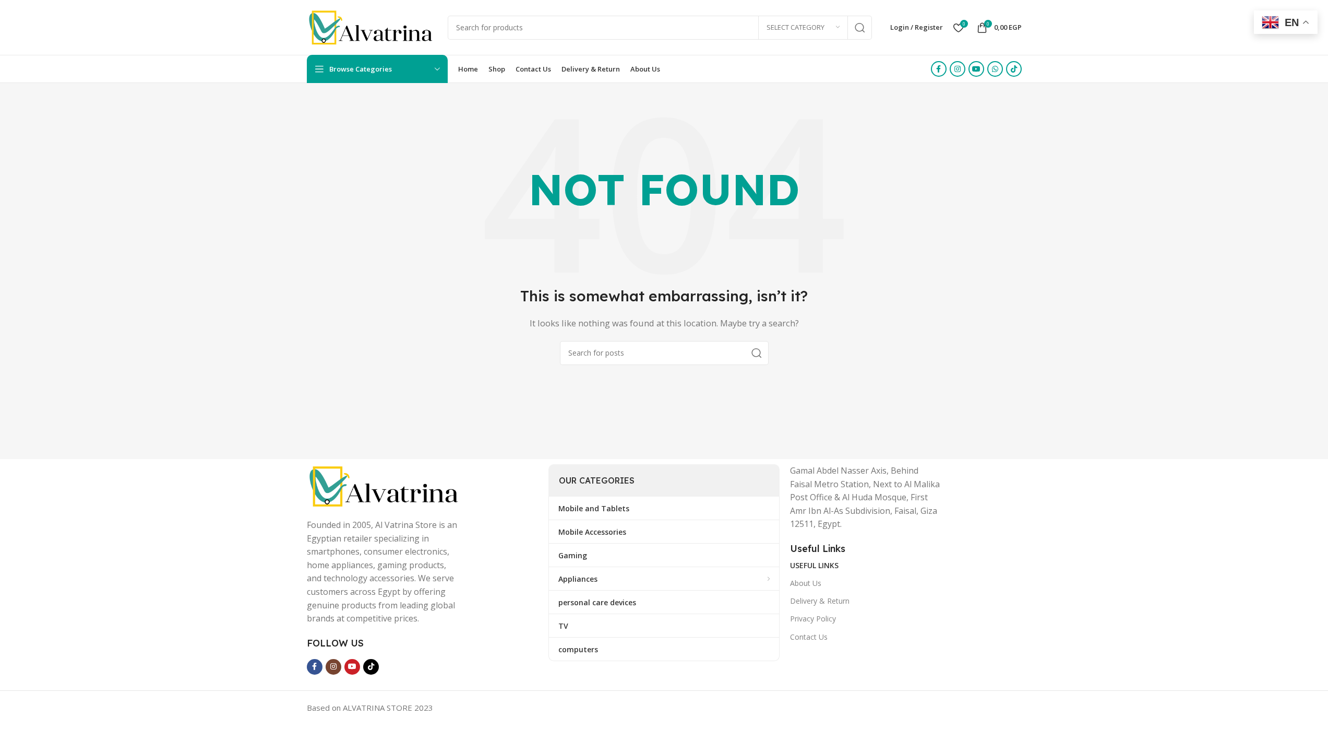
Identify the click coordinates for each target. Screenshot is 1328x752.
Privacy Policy (813, 619)
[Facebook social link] (939, 69)
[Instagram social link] (957, 69)
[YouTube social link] (976, 69)
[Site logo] (372, 26)
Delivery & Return (820, 601)
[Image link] (385, 485)
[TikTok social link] (1014, 69)
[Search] (860, 28)
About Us (805, 583)
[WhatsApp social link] (995, 69)
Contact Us (809, 637)
